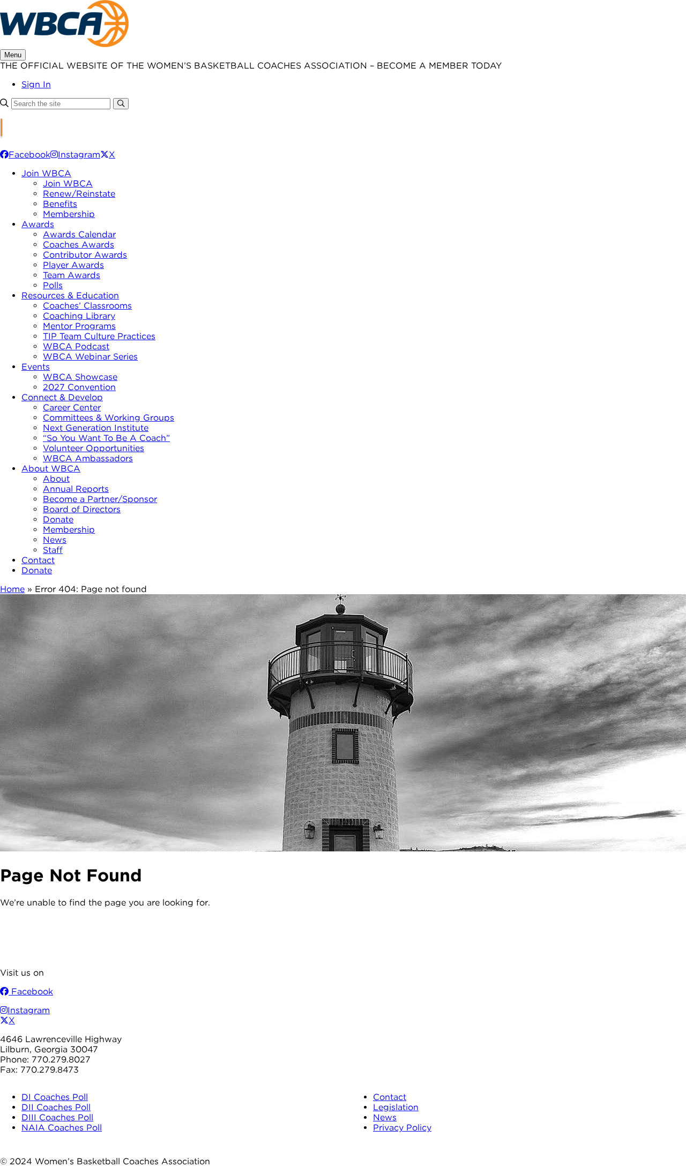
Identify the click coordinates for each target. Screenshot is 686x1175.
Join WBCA (46, 173)
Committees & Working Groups (108, 418)
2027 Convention (79, 387)
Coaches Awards (78, 245)
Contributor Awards (85, 255)
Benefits (60, 204)
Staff (53, 550)
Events (35, 367)
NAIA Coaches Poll (61, 1127)
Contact (38, 560)
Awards (37, 224)
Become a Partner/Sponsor (100, 499)
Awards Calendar (79, 234)
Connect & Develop (62, 397)
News (54, 540)
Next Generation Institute (95, 428)
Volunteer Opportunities (93, 448)
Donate (58, 519)
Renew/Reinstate (79, 194)
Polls (53, 285)
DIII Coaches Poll (57, 1117)
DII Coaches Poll (56, 1107)
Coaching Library (79, 316)
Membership (69, 214)
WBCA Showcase (80, 377)
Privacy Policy (402, 1127)
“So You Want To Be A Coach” (106, 438)
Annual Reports (76, 489)
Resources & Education (70, 295)
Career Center (72, 407)
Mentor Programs (79, 326)
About (56, 479)
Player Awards (73, 265)
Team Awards (71, 275)
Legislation (396, 1107)
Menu (12, 55)
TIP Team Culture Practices (99, 336)
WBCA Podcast (76, 346)
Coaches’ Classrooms (87, 306)
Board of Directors (82, 509)
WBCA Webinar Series (90, 356)
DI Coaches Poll (54, 1097)
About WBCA (50, 468)
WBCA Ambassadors (88, 458)
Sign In (36, 84)
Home (12, 589)
